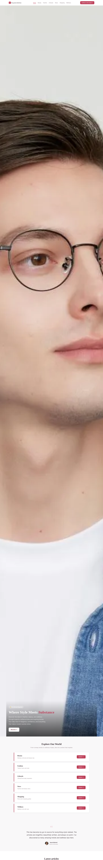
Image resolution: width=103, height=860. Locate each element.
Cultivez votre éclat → (87, 2)
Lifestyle (51, 2)
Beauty (39, 2)
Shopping (62, 2)
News (56, 2)
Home (34, 2)
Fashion (45, 2)
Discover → (14, 729)
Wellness (68, 2)
